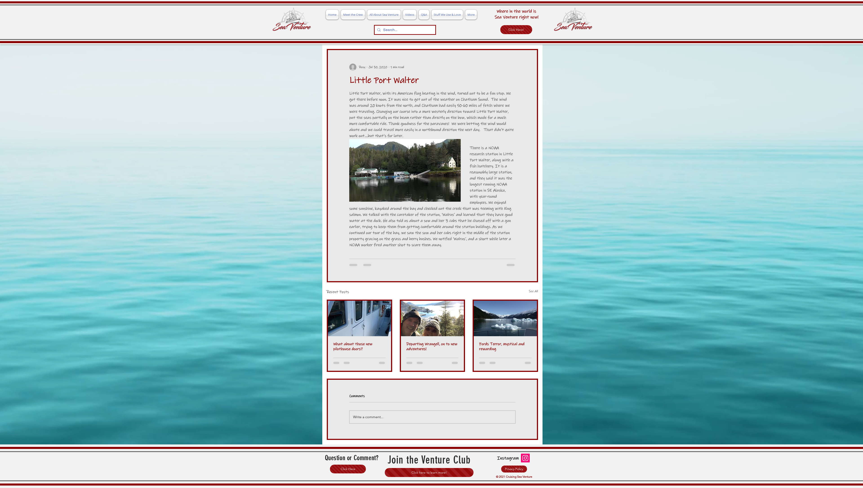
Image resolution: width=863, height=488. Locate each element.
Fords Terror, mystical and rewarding (502, 346)
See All (533, 291)
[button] (348, 472)
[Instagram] (525, 461)
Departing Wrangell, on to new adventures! (431, 346)
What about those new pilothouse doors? (352, 346)
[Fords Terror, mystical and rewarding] (505, 318)
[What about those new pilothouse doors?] (359, 318)
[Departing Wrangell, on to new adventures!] (432, 318)
